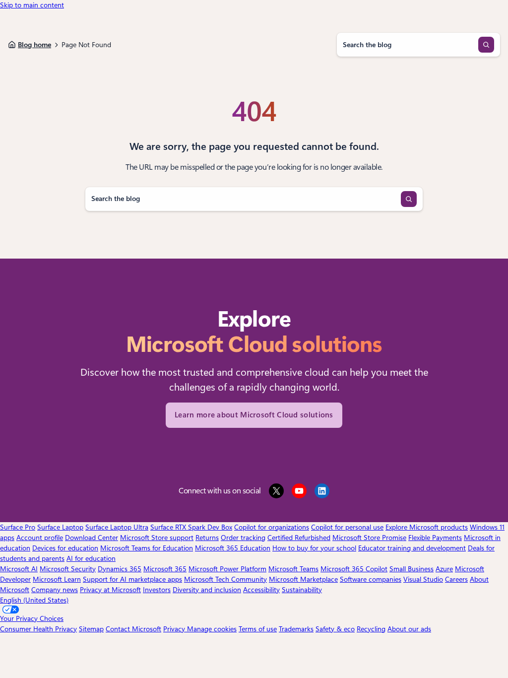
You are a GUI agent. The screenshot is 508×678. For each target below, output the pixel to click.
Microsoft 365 (165, 569)
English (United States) (34, 600)
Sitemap (91, 629)
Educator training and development (412, 548)
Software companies (370, 579)
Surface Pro (17, 527)
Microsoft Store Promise (369, 538)
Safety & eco (335, 629)
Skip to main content (32, 5)
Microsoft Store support (156, 538)
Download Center (91, 538)
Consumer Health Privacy (38, 629)
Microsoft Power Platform (227, 569)
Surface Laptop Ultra (116, 527)
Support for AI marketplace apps (132, 579)
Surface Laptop (60, 527)
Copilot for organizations (271, 527)
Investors (157, 590)
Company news (54, 590)
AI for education (91, 558)
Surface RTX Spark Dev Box (191, 527)
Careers (456, 579)
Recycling (371, 629)
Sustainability (302, 590)
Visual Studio (423, 579)
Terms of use (258, 629)
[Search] (486, 45)
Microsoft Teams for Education (146, 548)
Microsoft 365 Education (232, 548)
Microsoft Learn (57, 579)
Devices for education (65, 548)
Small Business (411, 569)
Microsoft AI (19, 569)
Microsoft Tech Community (225, 579)
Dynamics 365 (119, 569)
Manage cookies (212, 629)
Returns (207, 538)
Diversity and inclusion (207, 590)
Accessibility (261, 590)
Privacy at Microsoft (110, 590)
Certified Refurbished (298, 538)
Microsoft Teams (293, 569)
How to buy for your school (314, 548)
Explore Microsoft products (426, 527)
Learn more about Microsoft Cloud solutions (254, 414)
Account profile (39, 538)
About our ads (409, 629)
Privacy (175, 629)
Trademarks (296, 629)
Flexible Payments (435, 538)
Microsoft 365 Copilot (353, 569)
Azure (444, 569)
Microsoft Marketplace (303, 579)
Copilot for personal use (347, 527)
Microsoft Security (68, 569)
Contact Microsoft (133, 629)
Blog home (34, 45)
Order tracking (243, 538)
